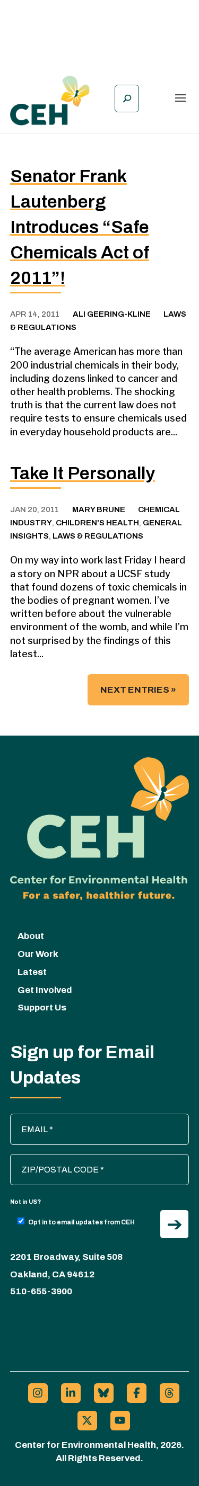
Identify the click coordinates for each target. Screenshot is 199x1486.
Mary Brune (98, 509)
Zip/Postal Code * (48, 1159)
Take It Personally (82, 473)
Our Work (38, 954)
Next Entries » (138, 690)
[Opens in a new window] (38, 1393)
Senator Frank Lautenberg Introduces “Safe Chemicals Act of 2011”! (79, 227)
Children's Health (97, 522)
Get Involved (45, 990)
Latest (32, 972)
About (31, 936)
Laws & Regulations (98, 536)
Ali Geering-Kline (112, 314)
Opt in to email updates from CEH (81, 1222)
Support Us (42, 1007)
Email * (28, 1119)
